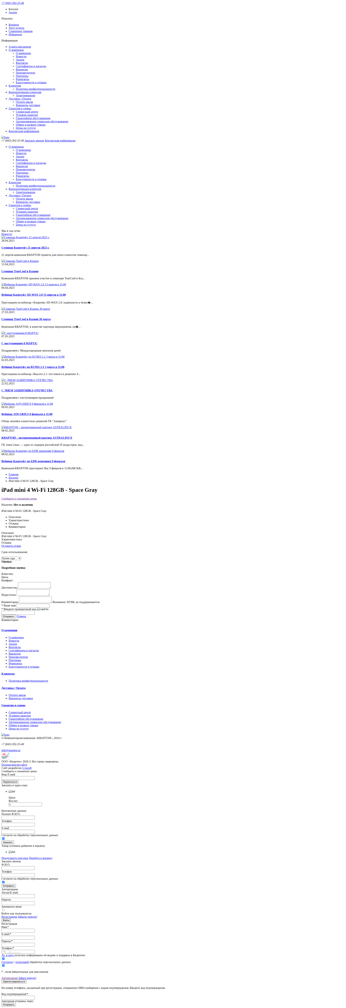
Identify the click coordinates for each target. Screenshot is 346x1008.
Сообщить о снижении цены (19, 498)
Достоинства (9, 587)
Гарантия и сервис (20, 108)
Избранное (15, 34)
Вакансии (22, 69)
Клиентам (15, 85)
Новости (21, 56)
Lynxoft (27, 767)
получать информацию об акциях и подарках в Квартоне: (43, 955)
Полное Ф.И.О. (10, 814)
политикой (22, 962)
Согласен (7, 962)
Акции (13, 12)
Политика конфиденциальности (35, 88)
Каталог (14, 477)
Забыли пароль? (27, 916)
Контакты (22, 62)
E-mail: (6, 934)
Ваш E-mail (8, 774)
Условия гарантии (27, 114)
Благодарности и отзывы (31, 82)
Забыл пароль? (27, 977)
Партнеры (22, 75)
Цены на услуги (26, 127)
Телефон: (7, 948)
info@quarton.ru (10, 750)
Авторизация (9, 977)
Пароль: (6, 899)
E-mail (5, 828)
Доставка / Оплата (20, 98)
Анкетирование (25, 95)
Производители (25, 72)
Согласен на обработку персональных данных (29, 835)
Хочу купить (16, 27)
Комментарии (9, 602)
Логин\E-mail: (9, 892)
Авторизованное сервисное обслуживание (42, 121)
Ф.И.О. (5, 864)
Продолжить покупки (14, 858)
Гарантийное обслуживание (33, 118)
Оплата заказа (24, 101)
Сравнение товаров (21, 31)
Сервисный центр (27, 111)
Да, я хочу (7, 955)
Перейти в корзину (40, 858)
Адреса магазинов (20, 46)
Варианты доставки (28, 105)
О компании (16, 49)
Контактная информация (24, 131)
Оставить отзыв (11, 545)
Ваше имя (8, 605)
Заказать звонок (34, 140)
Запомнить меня (11, 906)
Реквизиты (22, 79)
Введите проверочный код (18, 609)
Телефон (6, 821)
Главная (13, 474)
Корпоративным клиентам (25, 92)
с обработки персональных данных (36, 962)
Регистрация (9, 916)
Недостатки (8, 594)
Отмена (21, 616)
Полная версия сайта (14, 764)
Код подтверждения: (14, 994)
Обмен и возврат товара (30, 124)
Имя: (5, 927)
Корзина (14, 24)
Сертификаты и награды (31, 66)
